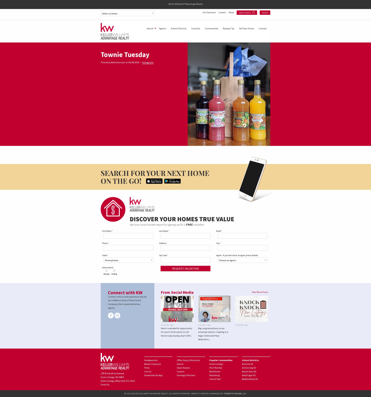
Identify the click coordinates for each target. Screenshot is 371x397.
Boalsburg (214, 375)
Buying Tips (228, 28)
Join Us (147, 371)
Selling (114, 274)
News (231, 12)
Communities (211, 28)
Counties (195, 28)
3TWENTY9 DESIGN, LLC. (235, 393)
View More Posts (260, 292)
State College (216, 363)
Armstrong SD (249, 367)
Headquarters (151, 360)
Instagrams (148, 62)
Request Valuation (185, 268)
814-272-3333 (128, 380)
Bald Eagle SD (249, 375)
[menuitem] (150, 28)
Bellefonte (214, 371)
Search (265, 12)
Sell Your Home (246, 28)
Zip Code (163, 255)
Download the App (153, 375)
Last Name (164, 231)
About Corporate (152, 363)
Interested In (107, 267)
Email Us (105, 384)
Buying (106, 274)
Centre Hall (215, 379)
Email (219, 231)
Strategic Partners (186, 375)
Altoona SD (247, 363)
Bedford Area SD (250, 379)
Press (147, 367)
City (218, 243)
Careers (223, 12)
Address (163, 243)
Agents (162, 28)
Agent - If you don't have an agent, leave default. (237, 255)
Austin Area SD (249, 371)
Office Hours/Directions (188, 360)
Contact (263, 28)
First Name (107, 231)
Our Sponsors (209, 12)
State (105, 255)
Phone (105, 243)
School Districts (179, 28)
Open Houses (245, 12)
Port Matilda (215, 367)
